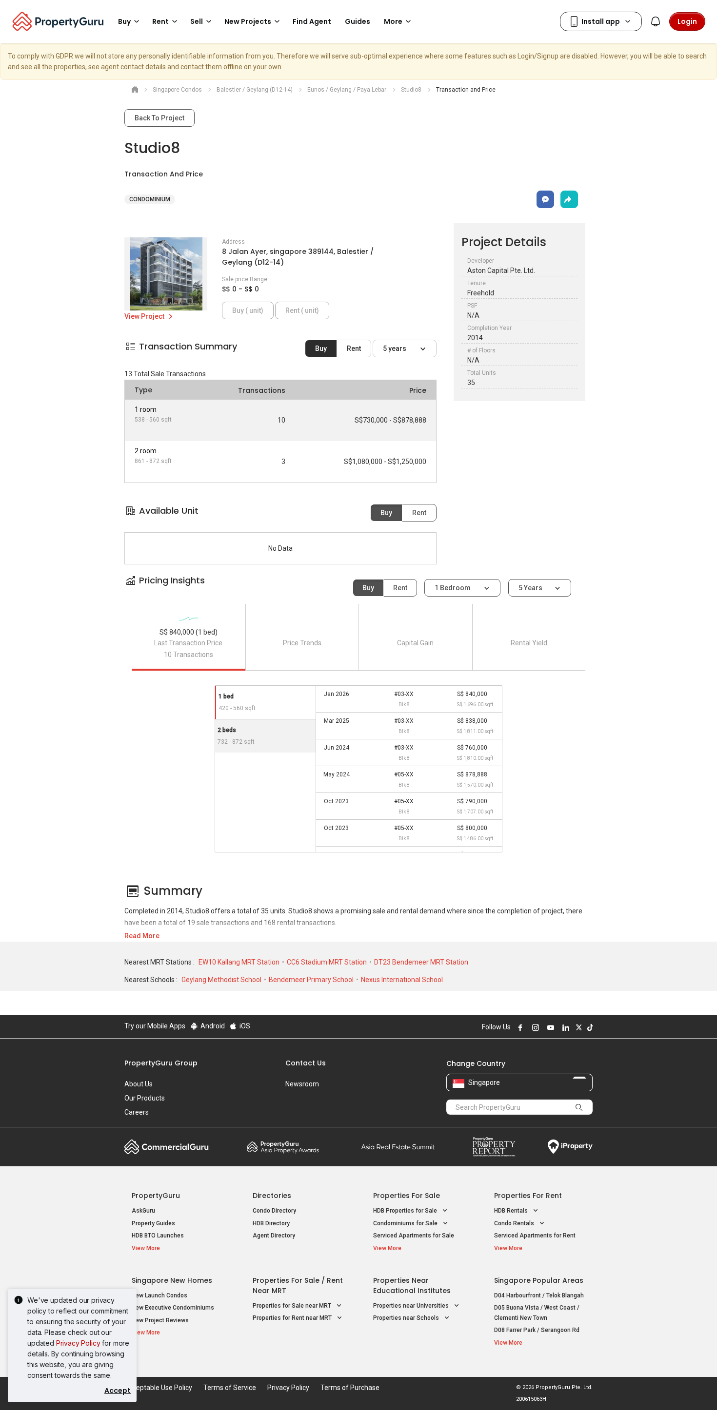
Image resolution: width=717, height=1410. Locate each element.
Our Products (144, 1098)
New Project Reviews (160, 1320)
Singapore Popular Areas (538, 1280)
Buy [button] (124, 21)
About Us (138, 1084)
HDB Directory (271, 1223)
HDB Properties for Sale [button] (405, 1210)
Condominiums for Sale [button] (406, 1223)
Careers (136, 1112)
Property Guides (153, 1223)
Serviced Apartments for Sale (413, 1235)
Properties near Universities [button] (411, 1305)
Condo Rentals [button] (515, 1223)
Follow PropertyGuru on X (577, 1027)
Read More (141, 936)
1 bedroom (453, 588)
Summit (398, 1146)
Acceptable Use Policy (158, 1387)
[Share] (569, 199)
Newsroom (302, 1084)
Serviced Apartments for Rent (535, 1235)
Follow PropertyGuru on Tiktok (589, 1027)
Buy (321, 348)
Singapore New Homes (172, 1280)
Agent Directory (274, 1235)
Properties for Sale (406, 1195)
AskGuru (143, 1210)
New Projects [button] (247, 21)
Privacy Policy (78, 1343)
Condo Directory (274, 1210)
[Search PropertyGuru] (579, 1106)
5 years (395, 348)
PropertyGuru (156, 1195)
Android (212, 1026)
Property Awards (282, 1146)
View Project (145, 316)
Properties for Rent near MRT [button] (293, 1317)
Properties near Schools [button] (406, 1317)
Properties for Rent (528, 1195)
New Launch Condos (159, 1295)
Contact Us (305, 1063)
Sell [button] (196, 21)
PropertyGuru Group (161, 1063)
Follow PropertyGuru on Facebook (519, 1027)
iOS (244, 1026)
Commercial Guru (166, 1147)
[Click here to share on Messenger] (545, 199)
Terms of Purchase (349, 1387)
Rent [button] (160, 21)
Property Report (494, 1147)
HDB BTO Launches (158, 1235)
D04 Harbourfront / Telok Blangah (539, 1295)
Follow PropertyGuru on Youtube (549, 1027)
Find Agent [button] (312, 21)
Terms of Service (229, 1387)
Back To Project (159, 118)
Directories (272, 1195)
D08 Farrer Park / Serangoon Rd (536, 1330)
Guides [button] (357, 21)
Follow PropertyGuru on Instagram (534, 1027)
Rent (354, 348)
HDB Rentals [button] (511, 1210)
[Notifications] (655, 21)
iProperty (570, 1147)
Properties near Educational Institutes (412, 1285)
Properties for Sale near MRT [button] (293, 1305)
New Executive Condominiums (173, 1307)
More (393, 21)
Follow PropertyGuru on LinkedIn (564, 1027)
